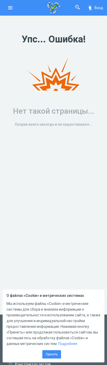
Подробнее (67, 344)
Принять (52, 354)
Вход (99, 8)
